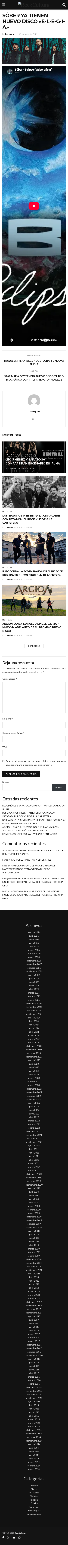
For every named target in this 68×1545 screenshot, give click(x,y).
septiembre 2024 (34, 1014)
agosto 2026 (34, 932)
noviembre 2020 (34, 1177)
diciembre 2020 (34, 1174)
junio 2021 (34, 1152)
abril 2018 (34, 1287)
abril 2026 (34, 946)
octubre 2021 (34, 1138)
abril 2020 (34, 1202)
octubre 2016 (34, 1351)
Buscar (5, 782)
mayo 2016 (34, 1369)
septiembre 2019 (34, 1227)
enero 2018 (34, 1298)
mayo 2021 (34, 1156)
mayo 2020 (34, 1198)
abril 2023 (34, 1074)
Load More (34, 646)
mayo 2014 (34, 1455)
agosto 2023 (34, 1060)
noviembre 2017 (34, 1305)
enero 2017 (34, 1341)
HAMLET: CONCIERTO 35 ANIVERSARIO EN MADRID (29, 834)
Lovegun (9, 34)
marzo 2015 (34, 1419)
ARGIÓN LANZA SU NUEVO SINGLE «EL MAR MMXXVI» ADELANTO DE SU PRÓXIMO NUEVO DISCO (31, 627)
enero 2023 (34, 1085)
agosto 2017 (34, 1316)
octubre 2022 (34, 1095)
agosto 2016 (34, 1359)
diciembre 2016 (34, 1344)
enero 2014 (34, 1469)
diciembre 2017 (34, 1302)
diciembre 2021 (34, 1131)
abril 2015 (34, 1415)
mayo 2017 (34, 1327)
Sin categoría (34, 1510)
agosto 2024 (34, 1017)
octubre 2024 (34, 1010)
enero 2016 (34, 1383)
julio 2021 (34, 1149)
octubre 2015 (34, 1394)
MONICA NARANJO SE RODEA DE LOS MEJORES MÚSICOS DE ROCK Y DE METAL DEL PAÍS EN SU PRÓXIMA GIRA (33, 882)
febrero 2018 (34, 1294)
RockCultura (20, 1533)
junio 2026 (34, 939)
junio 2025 (34, 982)
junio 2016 (34, 1366)
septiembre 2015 (34, 1398)
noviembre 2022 (34, 1092)
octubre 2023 (34, 1053)
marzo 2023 (34, 1078)
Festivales (34, 1492)
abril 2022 (34, 1117)
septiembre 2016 (34, 1355)
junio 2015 (34, 1408)
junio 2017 (34, 1323)
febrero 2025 (34, 996)
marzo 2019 (34, 1248)
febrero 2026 (34, 953)
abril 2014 (34, 1458)
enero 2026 (34, 957)
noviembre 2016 (34, 1348)
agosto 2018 (34, 1273)
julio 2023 (34, 1063)
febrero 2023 (34, 1081)
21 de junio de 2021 (28, 34)
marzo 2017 (34, 1334)
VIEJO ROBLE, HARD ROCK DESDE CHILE (30, 859)
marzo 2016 (34, 1376)
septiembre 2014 (34, 1440)
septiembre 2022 (34, 1099)
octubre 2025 (34, 967)
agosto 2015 (34, 1401)
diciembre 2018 (34, 1259)
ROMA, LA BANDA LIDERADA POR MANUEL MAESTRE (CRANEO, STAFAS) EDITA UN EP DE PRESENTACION (28, 869)
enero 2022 (34, 1127)
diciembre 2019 (34, 1216)
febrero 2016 (34, 1380)
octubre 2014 (34, 1437)
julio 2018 (34, 1277)
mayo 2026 (34, 943)
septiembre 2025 (34, 971)
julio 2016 (34, 1362)
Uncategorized (34, 1513)
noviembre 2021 (34, 1135)
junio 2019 (34, 1238)
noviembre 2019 (34, 1220)
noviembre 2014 (34, 1433)
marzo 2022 (34, 1120)
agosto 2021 (34, 1145)
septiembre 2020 (34, 1184)
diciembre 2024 (34, 1003)
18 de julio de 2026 (24, 527)
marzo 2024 (34, 1035)
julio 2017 (34, 1319)
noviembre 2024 (34, 1006)
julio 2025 (34, 978)
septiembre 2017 (34, 1312)
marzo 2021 (34, 1163)
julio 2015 (34, 1405)
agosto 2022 (34, 1102)
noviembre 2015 (34, 1390)
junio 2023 (34, 1067)
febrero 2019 (34, 1252)
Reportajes (34, 1506)
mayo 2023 (34, 1071)
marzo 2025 (34, 992)
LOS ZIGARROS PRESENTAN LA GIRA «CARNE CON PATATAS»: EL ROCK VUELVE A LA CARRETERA (31, 519)
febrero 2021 (34, 1167)
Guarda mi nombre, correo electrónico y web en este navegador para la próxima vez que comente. (36, 763)
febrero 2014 (34, 1465)
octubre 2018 (34, 1266)
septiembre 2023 (34, 1056)
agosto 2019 (34, 1231)
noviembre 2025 (34, 964)
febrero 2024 (34, 1039)
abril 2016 (34, 1373)
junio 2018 (34, 1280)
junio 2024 (34, 1024)
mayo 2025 (34, 985)
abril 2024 (34, 1031)
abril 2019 (34, 1245)
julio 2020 (34, 1191)
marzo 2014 (34, 1462)
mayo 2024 (34, 1028)
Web (4, 747)
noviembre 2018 (34, 1263)
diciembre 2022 (34, 1088)
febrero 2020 (34, 1209)
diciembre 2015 (34, 1387)
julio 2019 (34, 1234)
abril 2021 (34, 1159)
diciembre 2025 (34, 960)
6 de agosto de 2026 (27, 468)
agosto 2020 (34, 1188)
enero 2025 (34, 999)
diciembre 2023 (34, 1046)
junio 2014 (34, 1451)
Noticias (11, 454)
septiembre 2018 (34, 1270)
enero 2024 (34, 1042)
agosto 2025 (34, 975)
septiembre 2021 (34, 1142)
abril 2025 (34, 989)
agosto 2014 (34, 1444)
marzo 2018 (34, 1291)
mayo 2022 (34, 1113)
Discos (34, 1489)
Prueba (34, 1503)
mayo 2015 (34, 1412)
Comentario (9, 678)
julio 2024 (34, 1021)
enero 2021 (34, 1170)
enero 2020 (34, 1213)
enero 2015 (34, 1426)
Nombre (7, 718)
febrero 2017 (34, 1337)
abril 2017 (34, 1330)
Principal (34, 1499)
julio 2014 (34, 1447)
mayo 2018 (34, 1284)
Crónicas (34, 1485)
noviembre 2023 (34, 1049)
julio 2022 (34, 1106)
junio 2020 (34, 1195)
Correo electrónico (13, 732)
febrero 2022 (34, 1124)
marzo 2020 (34, 1206)
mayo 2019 (34, 1241)
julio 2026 (34, 935)
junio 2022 (34, 1110)
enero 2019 (34, 1255)
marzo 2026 (34, 950)
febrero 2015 (34, 1423)
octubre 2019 (34, 1223)
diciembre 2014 (34, 1430)
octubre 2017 (34, 1309)
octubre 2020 (34, 1181)
